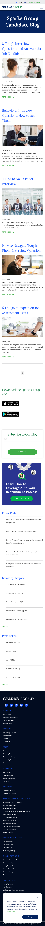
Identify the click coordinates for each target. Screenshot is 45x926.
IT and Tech (6, 742)
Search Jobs (7, 714)
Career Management (15, 602)
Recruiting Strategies (12, 838)
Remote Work (7, 723)
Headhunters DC (8, 887)
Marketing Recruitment (10, 820)
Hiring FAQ (6, 781)
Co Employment (8, 842)
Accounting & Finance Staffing (12, 802)
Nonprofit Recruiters (9, 823)
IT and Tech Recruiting (10, 817)
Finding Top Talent (11, 856)
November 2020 (13, 669)
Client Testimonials (9, 778)
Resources (7, 786)
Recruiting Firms (8, 848)
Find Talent (8, 768)
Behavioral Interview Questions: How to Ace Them (18, 115)
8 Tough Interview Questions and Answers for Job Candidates (21, 49)
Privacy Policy (11, 912)
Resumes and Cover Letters (17, 619)
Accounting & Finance (10, 733)
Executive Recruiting (9, 808)
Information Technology (16, 611)
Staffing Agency (9, 880)
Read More (6, 97)
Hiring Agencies (8, 884)
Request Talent (8, 775)
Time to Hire (7, 875)
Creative (5, 739)
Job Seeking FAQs (9, 720)
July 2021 (10, 660)
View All (5, 626)
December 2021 (13, 642)
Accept (30, 917)
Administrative (7, 736)
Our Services (7, 772)
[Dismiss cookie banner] (37, 897)
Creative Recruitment (10, 829)
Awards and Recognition (10, 757)
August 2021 (11, 651)
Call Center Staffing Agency (11, 826)
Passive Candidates (9, 869)
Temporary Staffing (9, 851)
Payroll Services (8, 832)
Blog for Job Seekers (10, 793)
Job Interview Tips (14, 593)
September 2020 (13, 677)
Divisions (7, 729)
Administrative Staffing (10, 805)
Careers (5, 751)
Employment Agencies (10, 863)
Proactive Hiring (8, 872)
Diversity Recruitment (10, 860)
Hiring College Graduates (11, 866)
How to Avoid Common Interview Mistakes (21, 531)
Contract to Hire (8, 845)
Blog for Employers (9, 790)
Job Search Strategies (15, 584)
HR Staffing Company (9, 814)
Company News (8, 754)
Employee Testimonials (10, 717)
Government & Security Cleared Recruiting (16, 811)
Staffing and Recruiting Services (17, 798)
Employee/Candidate (35, 2)
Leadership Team (8, 760)
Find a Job (7, 711)
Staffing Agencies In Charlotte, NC (13, 890)
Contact (5, 763)
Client (26, 2)
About (5, 747)
